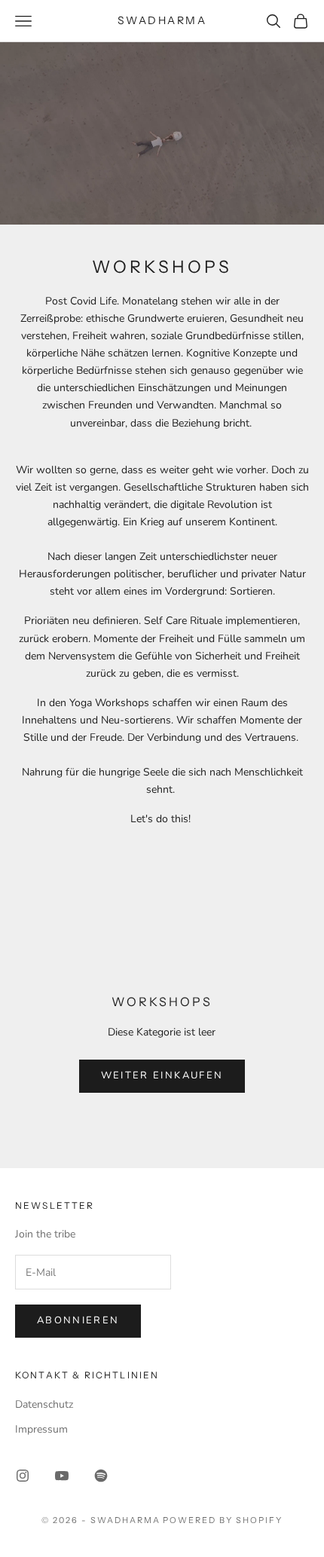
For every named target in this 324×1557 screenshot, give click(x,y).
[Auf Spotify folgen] (101, 1475)
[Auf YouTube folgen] (61, 1475)
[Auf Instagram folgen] (22, 1475)
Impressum (41, 1429)
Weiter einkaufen (162, 1075)
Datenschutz (44, 1404)
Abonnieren (78, 1320)
